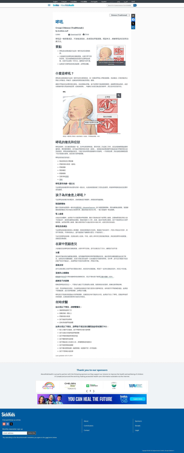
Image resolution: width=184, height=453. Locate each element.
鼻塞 (67, 176)
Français (64, 1)
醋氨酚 (58, 277)
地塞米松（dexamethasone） (86, 207)
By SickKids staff (62, 31)
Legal (46, 437)
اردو (111, 1)
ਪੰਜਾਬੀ (133, 1)
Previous (87, 390)
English (55, 1)
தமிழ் (118, 1)
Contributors (88, 426)
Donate (137, 426)
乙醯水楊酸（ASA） (107, 277)
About (86, 421)
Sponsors (138, 421)
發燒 (60, 179)
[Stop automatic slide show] (90, 391)
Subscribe (31, 433)
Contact (86, 430)
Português (94, 1)
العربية (126, 1)
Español (103, 1)
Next (94, 390)
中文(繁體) (84, 1)
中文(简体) (74, 1)
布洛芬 (64, 277)
